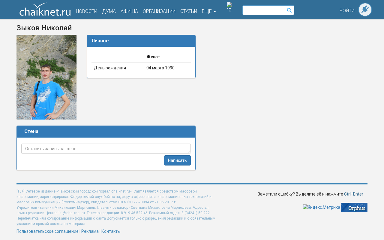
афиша (129, 11)
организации (159, 11)
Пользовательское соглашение (47, 231)
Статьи (188, 11)
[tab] (141, 41)
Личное (100, 41)
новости (86, 11)
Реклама (90, 231)
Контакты (111, 231)
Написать (177, 160)
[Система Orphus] (354, 207)
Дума (109, 11)
